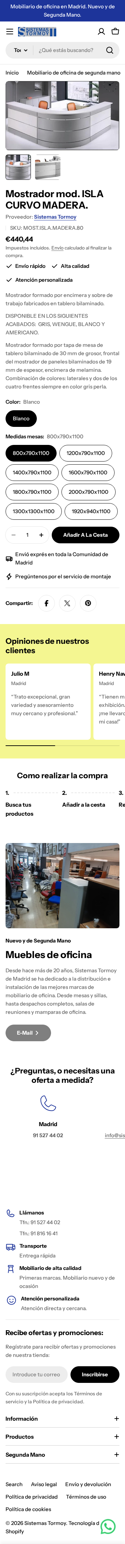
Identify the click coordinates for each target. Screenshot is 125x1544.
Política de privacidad (32, 1496)
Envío (57, 248)
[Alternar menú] (10, 31)
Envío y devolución (88, 1484)
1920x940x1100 (91, 511)
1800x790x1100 (32, 492)
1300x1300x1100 (34, 511)
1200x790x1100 (86, 453)
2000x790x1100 (88, 492)
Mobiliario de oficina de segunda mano (73, 72)
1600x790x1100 (88, 472)
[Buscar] (110, 50)
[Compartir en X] (67, 603)
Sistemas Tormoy (55, 216)
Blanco (21, 418)
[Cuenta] (101, 31)
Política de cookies (28, 1509)
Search (14, 1484)
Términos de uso (86, 1496)
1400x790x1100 (32, 472)
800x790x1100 (31, 453)
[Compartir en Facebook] (46, 603)
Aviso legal (44, 1484)
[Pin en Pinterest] (88, 603)
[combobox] (62, 50)
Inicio (12, 72)
